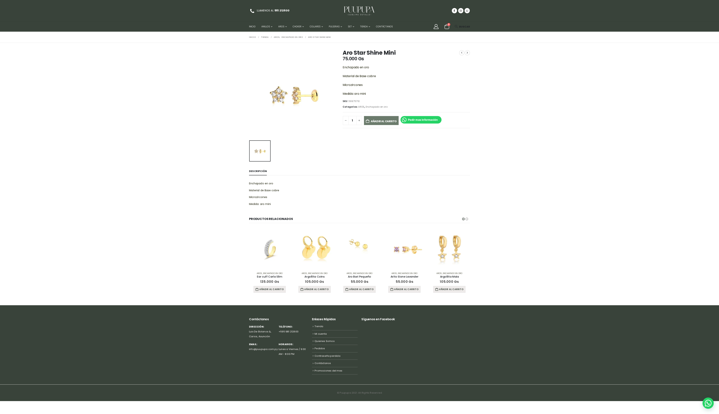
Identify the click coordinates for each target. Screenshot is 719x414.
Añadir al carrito (384, 121)
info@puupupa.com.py (263, 349)
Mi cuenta (321, 334)
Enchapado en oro (377, 106)
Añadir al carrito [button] (271, 289)
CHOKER (297, 26)
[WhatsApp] (467, 10)
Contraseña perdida (327, 356)
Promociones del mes (328, 370)
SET (350, 26)
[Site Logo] (359, 11)
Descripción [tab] (258, 171)
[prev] (461, 52)
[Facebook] (454, 10)
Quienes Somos (325, 341)
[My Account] (436, 26)
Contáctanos (384, 26)
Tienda (364, 26)
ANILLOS (265, 26)
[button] (462, 26)
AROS (281, 26)
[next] (467, 52)
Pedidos (320, 348)
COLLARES (315, 26)
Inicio (252, 26)
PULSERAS (334, 26)
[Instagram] (460, 10)
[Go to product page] (269, 248)
